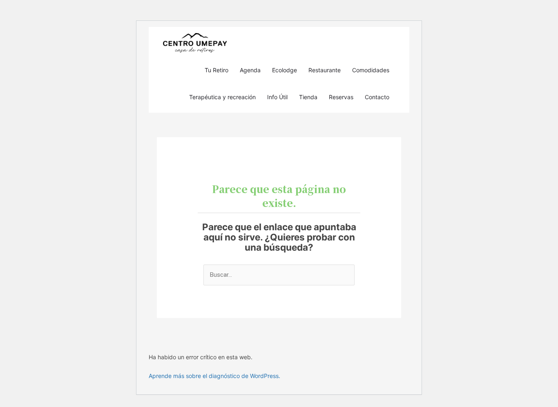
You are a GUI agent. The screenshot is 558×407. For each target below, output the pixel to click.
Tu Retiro (216, 70)
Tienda (308, 96)
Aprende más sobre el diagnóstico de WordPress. (214, 375)
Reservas (341, 96)
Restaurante (324, 70)
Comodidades (370, 70)
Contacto (377, 96)
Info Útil (277, 96)
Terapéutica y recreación (222, 96)
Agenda (250, 70)
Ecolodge (284, 70)
